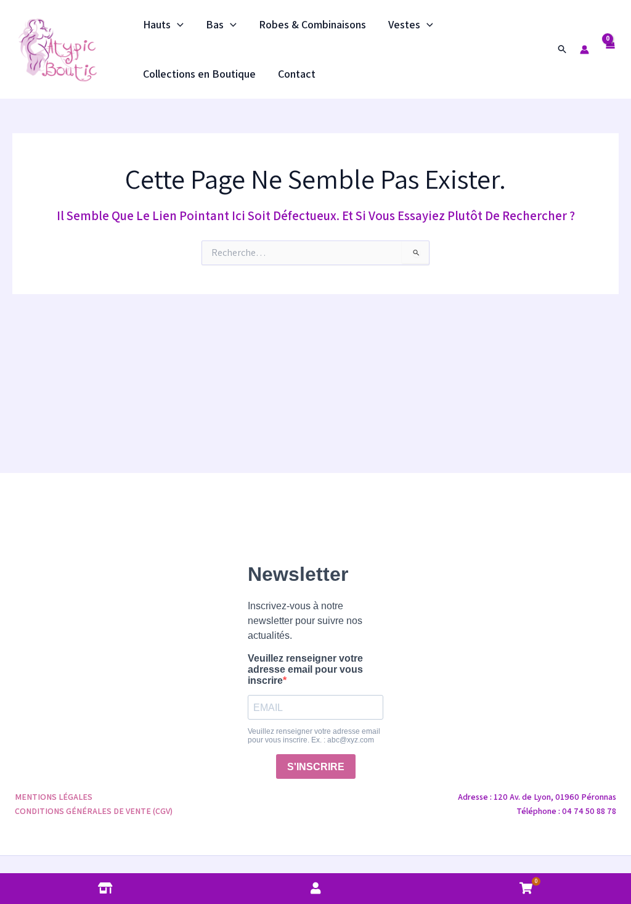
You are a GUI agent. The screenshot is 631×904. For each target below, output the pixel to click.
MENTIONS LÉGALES (53, 796)
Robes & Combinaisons (312, 24)
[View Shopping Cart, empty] (610, 49)
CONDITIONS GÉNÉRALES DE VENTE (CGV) (94, 810)
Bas (215, 24)
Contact (297, 74)
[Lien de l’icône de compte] (584, 49)
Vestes (404, 24)
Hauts (157, 24)
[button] (177, 24)
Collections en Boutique (199, 74)
